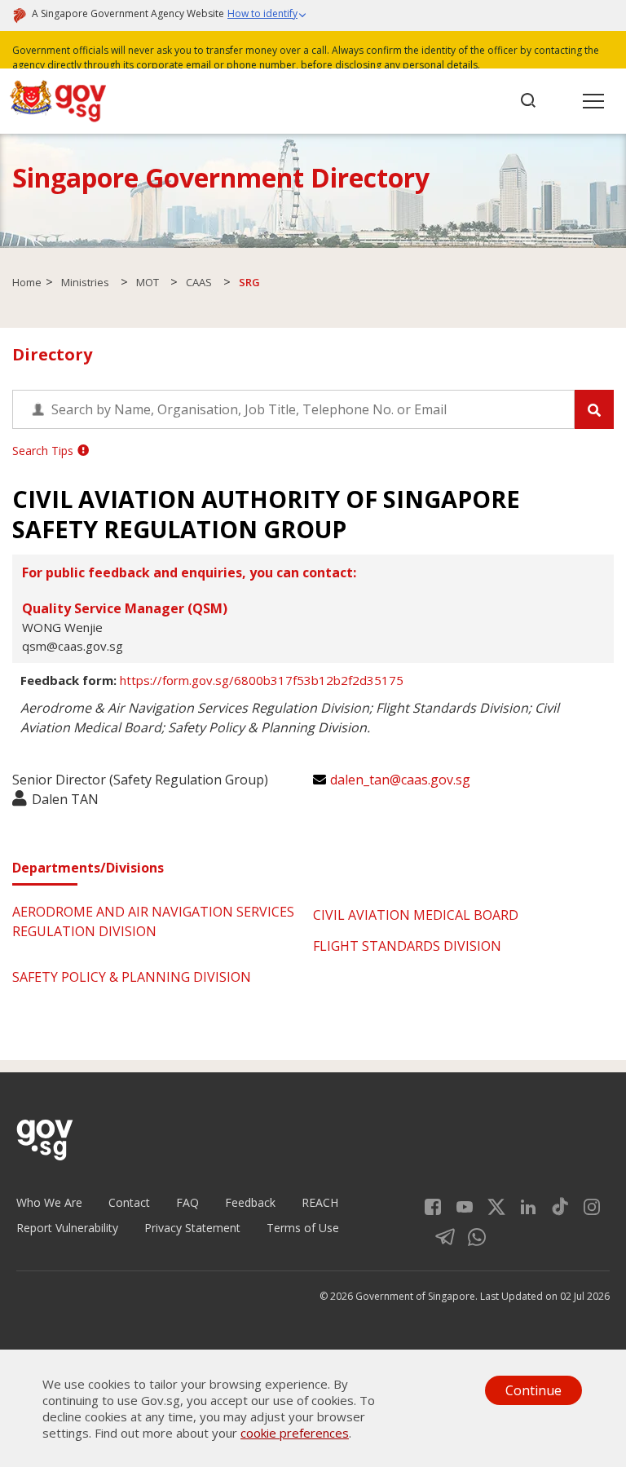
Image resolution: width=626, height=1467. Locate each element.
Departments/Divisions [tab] (88, 868)
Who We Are (49, 1202)
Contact (129, 1202)
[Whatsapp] (471, 1235)
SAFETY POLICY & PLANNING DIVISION (131, 977)
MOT (147, 282)
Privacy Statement (192, 1227)
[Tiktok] (554, 1205)
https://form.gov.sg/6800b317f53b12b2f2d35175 (261, 680)
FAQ (187, 1202)
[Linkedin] (522, 1205)
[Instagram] (586, 1205)
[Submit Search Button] (594, 409)
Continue (533, 1390)
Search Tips (42, 450)
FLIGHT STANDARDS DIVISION (407, 946)
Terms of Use (303, 1227)
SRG (249, 282)
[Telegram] (439, 1235)
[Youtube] (458, 1205)
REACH (320, 1202)
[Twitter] (490, 1205)
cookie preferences (294, 1433)
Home (27, 282)
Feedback (250, 1202)
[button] (267, 15)
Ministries (85, 282)
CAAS (199, 282)
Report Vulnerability (67, 1227)
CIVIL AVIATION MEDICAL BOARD (415, 915)
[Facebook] (433, 1205)
